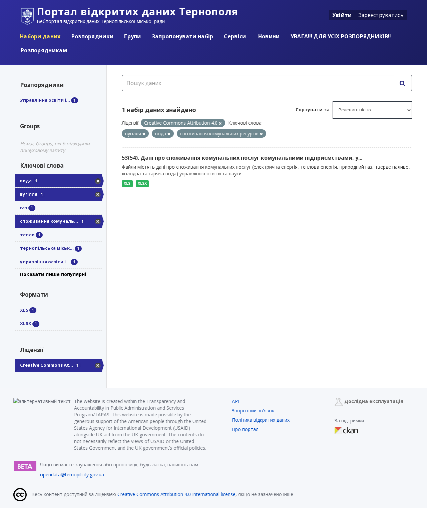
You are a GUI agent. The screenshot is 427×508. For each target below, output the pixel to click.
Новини (268, 36)
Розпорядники (92, 36)
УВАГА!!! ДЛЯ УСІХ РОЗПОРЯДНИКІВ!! (341, 36)
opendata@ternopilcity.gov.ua (72, 474)
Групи (132, 36)
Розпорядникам (44, 50)
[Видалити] (220, 123)
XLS (127, 183)
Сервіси (235, 36)
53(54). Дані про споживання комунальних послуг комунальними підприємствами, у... (242, 157)
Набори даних (40, 36)
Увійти (342, 15)
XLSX (142, 183)
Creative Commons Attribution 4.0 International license (176, 494)
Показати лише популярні (53, 274)
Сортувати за (313, 109)
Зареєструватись (381, 15)
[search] (403, 83)
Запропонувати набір (183, 36)
